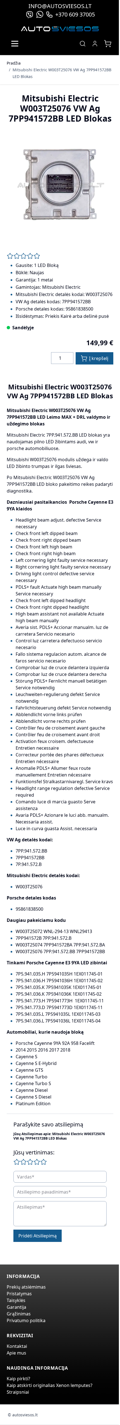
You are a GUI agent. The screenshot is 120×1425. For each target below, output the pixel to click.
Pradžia (14, 63)
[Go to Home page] (60, 29)
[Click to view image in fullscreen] (60, 185)
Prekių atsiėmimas (26, 1287)
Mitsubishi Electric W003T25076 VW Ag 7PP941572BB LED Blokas (62, 73)
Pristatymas (19, 1294)
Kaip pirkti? (18, 1379)
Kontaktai (17, 1346)
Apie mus (16, 1353)
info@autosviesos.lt (60, 6)
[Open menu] (15, 43)
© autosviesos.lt (23, 1414)
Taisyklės (16, 1300)
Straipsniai (18, 1392)
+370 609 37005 (75, 14)
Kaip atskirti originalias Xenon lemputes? (49, 1385)
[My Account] (95, 44)
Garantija (16, 1307)
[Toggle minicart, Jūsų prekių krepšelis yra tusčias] (107, 43)
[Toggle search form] (83, 44)
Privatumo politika (26, 1320)
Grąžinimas (19, 1314)
